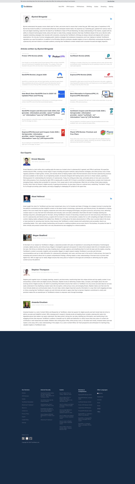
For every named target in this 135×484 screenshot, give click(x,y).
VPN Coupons (70, 6)
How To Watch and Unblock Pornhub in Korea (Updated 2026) (67, 417)
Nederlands (100, 396)
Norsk (98, 402)
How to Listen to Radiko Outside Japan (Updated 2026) (66, 422)
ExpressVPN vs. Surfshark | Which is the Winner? (85, 414)
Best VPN (61, 6)
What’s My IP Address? (27, 405)
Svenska (99, 399)
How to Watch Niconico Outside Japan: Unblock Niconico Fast (66, 428)
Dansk (98, 405)
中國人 (98, 411)
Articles (24, 393)
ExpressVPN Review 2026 (85, 394)
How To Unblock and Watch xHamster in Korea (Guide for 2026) (67, 406)
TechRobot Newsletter (27, 402)
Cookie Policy (25, 419)
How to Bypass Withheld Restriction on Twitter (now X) (47, 416)
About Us (24, 407)
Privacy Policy (25, 413)
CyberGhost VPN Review (84, 407)
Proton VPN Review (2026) (85, 405)
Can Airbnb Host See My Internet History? (47, 400)
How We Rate (111, 1)
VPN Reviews (80, 6)
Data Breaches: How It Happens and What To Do (47, 405)
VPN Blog (89, 6)
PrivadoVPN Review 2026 (85, 410)
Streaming (103, 6)
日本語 (98, 408)
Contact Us (25, 410)
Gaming (111, 6)
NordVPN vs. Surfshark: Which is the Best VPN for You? (84, 425)
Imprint (23, 416)
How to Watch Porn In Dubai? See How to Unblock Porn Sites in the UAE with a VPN (66, 399)
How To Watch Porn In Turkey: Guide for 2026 (65, 393)
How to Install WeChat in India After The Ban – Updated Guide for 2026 (66, 411)
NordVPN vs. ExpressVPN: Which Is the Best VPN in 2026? (85, 419)
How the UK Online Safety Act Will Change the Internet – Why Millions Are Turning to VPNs (47, 395)
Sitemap (24, 422)
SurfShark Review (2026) (84, 402)
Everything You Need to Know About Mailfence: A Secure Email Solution (47, 410)
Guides (96, 6)
